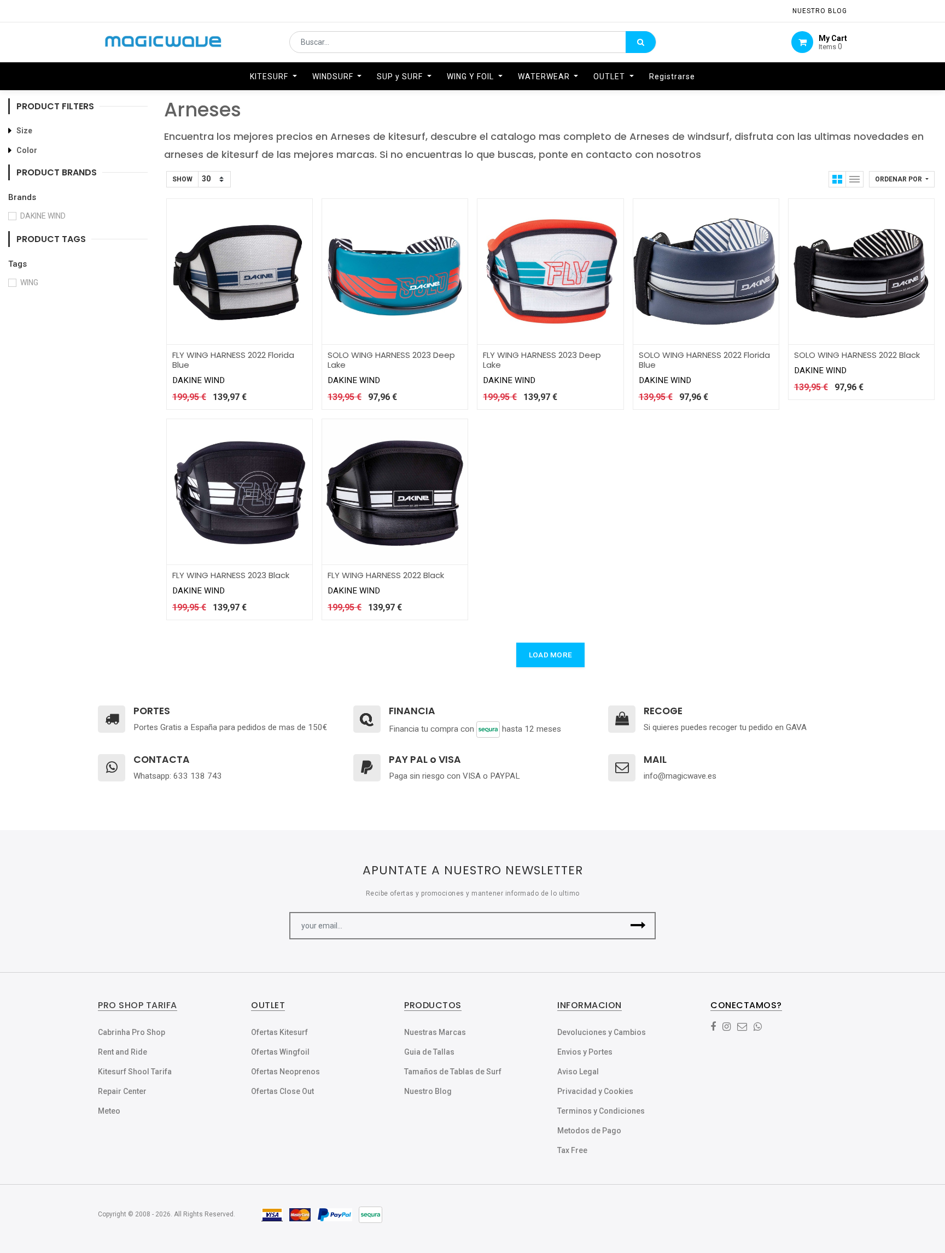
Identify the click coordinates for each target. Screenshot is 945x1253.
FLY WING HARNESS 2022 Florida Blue (233, 359)
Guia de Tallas (429, 1052)
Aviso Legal (578, 1071)
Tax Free (572, 1150)
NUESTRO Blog (819, 11)
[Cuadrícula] (837, 179)
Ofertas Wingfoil (280, 1052)
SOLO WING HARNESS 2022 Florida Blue (704, 359)
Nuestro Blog (428, 1091)
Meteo (109, 1111)
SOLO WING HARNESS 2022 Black (857, 355)
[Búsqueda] (641, 42)
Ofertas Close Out (282, 1091)
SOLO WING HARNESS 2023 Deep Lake (391, 359)
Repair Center (122, 1091)
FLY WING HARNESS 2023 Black (230, 575)
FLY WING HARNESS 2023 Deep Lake (542, 359)
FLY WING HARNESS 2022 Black (386, 575)
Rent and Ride (122, 1052)
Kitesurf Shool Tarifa (135, 1071)
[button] (902, 179)
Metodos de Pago (589, 1130)
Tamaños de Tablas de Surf (452, 1071)
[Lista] (855, 179)
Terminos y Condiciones (601, 1111)
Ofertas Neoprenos (285, 1071)
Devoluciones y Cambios (601, 1032)
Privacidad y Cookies (595, 1091)
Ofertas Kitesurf (279, 1032)
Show (182, 179)
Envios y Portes (584, 1052)
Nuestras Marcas (435, 1032)
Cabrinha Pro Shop (131, 1032)
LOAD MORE (551, 654)
